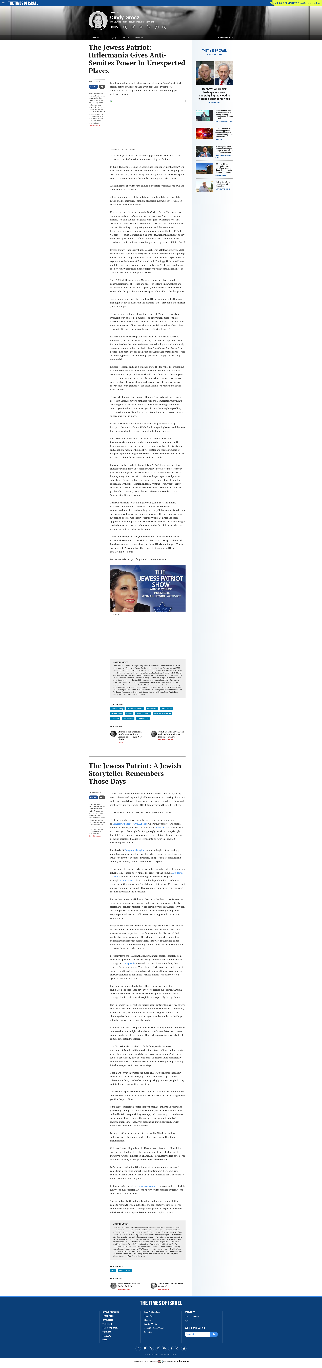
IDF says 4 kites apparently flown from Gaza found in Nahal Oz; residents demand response (223, 168)
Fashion (129, 713)
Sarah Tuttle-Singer (222, 189)
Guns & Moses (126, 880)
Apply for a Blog (225, 38)
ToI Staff (229, 121)
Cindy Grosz (125, 18)
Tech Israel (107, 1324)
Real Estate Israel (110, 1328)
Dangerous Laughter (135, 850)
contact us (148, 1332)
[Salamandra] (183, 1361)
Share (94, 87)
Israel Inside (108, 1320)
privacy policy (149, 1316)
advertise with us (150, 1324)
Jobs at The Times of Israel (154, 1328)
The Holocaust (143, 718)
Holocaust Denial (143, 713)
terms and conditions (152, 1312)
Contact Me (139, 38)
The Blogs (115, 12)
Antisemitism (151, 708)
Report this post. (95, 125)
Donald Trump (166, 708)
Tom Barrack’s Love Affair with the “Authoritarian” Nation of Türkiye (171, 734)
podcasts (107, 1336)
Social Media (128, 718)
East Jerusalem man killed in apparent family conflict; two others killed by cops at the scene (224, 133)
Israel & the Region (111, 1312)
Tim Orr (120, 742)
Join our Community (286, 3)
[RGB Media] (162, 1361)
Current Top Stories (214, 54)
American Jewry (117, 708)
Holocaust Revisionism (162, 713)
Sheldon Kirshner (124, 1289)
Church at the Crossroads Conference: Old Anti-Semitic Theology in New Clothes (130, 735)
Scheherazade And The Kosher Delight (129, 1285)
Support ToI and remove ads (309, 3)
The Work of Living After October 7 (170, 1285)
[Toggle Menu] (3, 3)
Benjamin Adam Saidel (165, 740)
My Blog (113, 38)
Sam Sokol (219, 121)
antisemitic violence (135, 708)
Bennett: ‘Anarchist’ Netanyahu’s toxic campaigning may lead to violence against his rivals (214, 93)
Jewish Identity (124, 1270)
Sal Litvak (159, 827)
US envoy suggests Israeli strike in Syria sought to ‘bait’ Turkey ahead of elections (224, 150)
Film (113, 1270)
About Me (126, 38)
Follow (114, 27)
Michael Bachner (214, 102)
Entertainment (116, 713)
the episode (129, 963)
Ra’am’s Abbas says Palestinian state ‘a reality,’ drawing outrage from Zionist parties (224, 115)
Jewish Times (108, 1316)
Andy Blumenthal (164, 1289)
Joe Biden (115, 718)
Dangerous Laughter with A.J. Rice (130, 823)
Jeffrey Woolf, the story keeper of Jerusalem (222, 184)
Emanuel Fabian (220, 175)
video (105, 1340)
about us (147, 1320)
